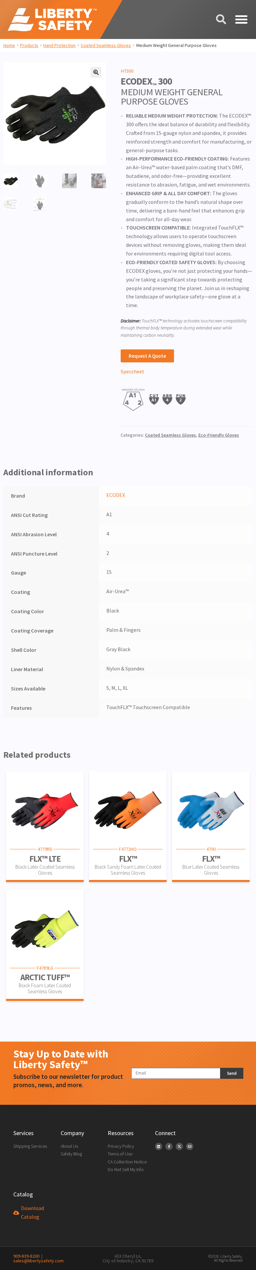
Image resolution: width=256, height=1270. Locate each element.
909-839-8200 (26, 1256)
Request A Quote (147, 356)
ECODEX (115, 495)
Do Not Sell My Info (126, 1169)
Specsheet (132, 371)
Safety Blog (71, 1154)
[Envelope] (189, 1146)
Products (29, 45)
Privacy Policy (121, 1146)
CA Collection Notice (127, 1162)
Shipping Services (30, 1146)
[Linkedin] (158, 1146)
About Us (69, 1146)
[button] (241, 20)
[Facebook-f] (169, 1146)
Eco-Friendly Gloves (218, 435)
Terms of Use (120, 1154)
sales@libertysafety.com (38, 1258)
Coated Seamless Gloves (106, 45)
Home (9, 45)
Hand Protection (59, 45)
